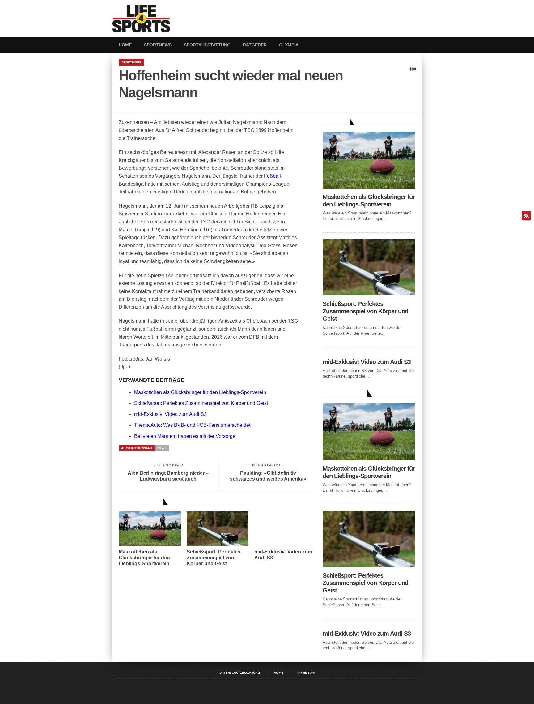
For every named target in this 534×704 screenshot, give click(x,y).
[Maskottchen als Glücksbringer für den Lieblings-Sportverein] (369, 186)
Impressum (306, 672)
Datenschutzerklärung (239, 672)
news (162, 448)
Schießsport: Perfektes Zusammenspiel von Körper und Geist (201, 403)
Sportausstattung (207, 44)
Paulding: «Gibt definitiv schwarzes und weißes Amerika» (268, 475)
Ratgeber (255, 44)
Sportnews (158, 44)
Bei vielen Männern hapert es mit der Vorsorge (184, 436)
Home (125, 44)
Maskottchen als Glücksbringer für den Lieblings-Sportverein (200, 392)
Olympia (289, 44)
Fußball (272, 176)
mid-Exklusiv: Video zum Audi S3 (170, 414)
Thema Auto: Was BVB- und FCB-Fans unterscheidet (192, 425)
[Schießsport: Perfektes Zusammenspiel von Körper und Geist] (369, 293)
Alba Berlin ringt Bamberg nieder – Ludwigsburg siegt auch (168, 475)
